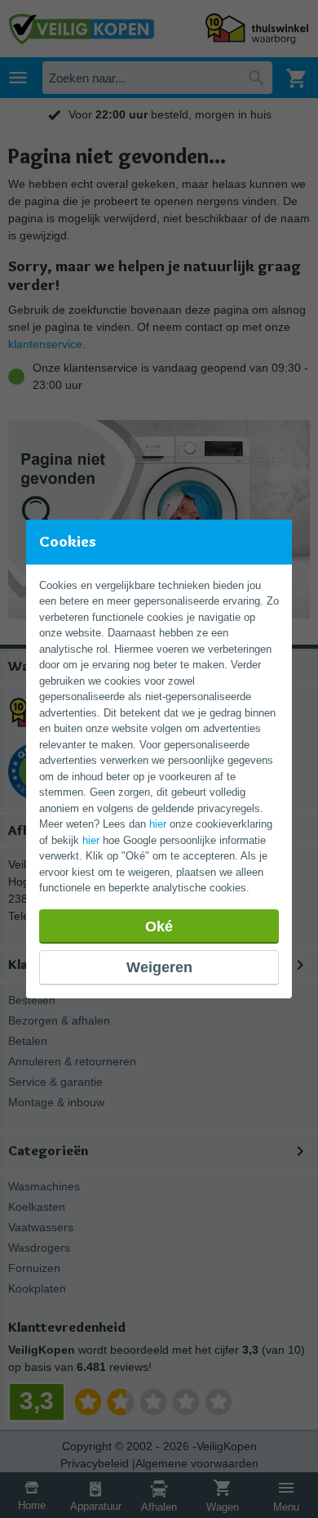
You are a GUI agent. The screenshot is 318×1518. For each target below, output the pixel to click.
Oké (159, 926)
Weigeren (159, 967)
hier (157, 824)
